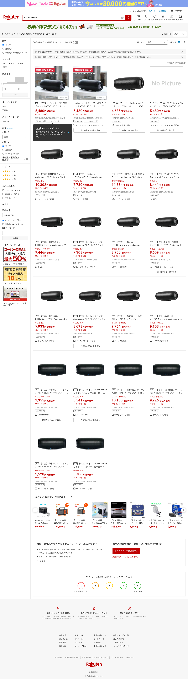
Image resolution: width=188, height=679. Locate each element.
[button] (177, 11)
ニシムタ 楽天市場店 (122, 125)
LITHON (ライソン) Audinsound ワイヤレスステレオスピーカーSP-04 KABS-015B (128, 106)
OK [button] (68, 132)
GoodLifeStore (43, 415)
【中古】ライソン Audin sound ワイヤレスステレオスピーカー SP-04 (90, 393)
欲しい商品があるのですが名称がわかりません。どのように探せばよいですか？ (70, 549)
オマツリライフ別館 (122, 415)
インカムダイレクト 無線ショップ (89, 125)
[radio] (3, 45)
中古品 (5, 110)
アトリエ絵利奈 (82, 199)
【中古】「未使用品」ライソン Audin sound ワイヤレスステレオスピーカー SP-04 (128, 393)
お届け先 (5, 132)
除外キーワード (8, 228)
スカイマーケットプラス (85, 267)
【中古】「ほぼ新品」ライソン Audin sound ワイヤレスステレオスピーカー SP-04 (166, 393)
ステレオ (5, 122)
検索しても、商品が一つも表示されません (55, 557)
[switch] (26, 159)
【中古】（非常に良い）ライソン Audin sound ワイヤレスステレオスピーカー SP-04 (52, 393)
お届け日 (5, 142)
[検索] (128, 18)
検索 (16, 95)
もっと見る (41, 561)
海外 (10, 128)
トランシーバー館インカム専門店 (165, 125)
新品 (4, 107)
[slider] (2, 84)
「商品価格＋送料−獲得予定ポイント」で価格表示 (52, 42)
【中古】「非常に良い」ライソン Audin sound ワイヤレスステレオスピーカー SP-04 (52, 466)
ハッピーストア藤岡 (46, 199)
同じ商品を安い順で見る (90, 130)
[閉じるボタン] (182, 51)
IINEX (154, 199)
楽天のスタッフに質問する (126, 551)
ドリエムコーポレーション (163, 267)
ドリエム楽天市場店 (46, 341)
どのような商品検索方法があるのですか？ (55, 553)
